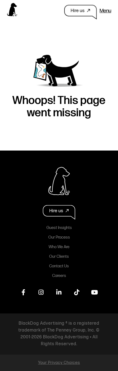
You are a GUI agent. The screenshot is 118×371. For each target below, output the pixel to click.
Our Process (59, 237)
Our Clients (59, 256)
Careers (59, 276)
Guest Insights (59, 228)
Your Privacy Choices (59, 362)
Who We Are (59, 247)
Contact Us (59, 266)
